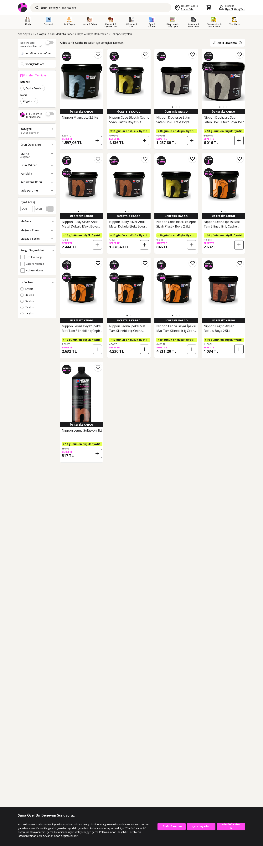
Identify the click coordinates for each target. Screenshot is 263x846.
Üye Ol (229, 9)
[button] (173, 107)
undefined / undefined (38, 53)
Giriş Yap (239, 9)
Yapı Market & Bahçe (62, 34)
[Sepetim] (208, 7)
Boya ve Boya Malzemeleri (92, 34)
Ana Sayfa (24, 34)
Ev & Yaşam (40, 34)
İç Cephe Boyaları (122, 34)
